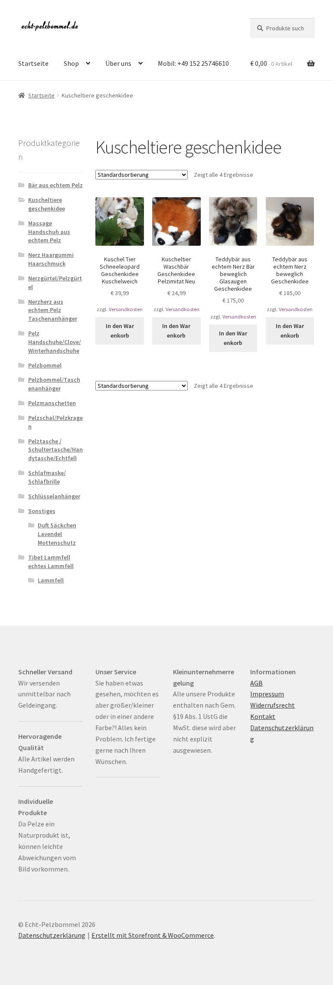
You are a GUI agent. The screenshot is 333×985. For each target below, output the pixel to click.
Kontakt (262, 716)
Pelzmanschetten (52, 403)
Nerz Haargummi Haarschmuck (51, 259)
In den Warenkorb (120, 331)
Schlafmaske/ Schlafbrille (47, 477)
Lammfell (51, 580)
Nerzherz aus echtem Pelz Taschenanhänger (52, 310)
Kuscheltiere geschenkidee (46, 204)
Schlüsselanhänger (54, 496)
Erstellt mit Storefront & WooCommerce (152, 935)
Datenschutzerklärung (51, 935)
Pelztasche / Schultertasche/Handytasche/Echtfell (55, 449)
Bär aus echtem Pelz (55, 185)
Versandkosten (126, 309)
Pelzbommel (45, 365)
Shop (71, 63)
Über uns (118, 63)
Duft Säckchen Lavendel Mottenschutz (57, 533)
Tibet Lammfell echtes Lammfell (51, 561)
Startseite (33, 63)
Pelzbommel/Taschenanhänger (54, 384)
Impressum (267, 693)
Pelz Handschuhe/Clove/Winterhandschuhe (54, 341)
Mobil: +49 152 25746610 (193, 63)
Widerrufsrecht (272, 705)
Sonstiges (42, 511)
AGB (256, 683)
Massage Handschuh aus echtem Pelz (49, 231)
